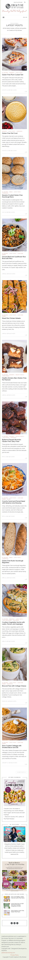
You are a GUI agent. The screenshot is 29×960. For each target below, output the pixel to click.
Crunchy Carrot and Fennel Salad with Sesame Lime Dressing (13, 502)
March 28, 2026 (6, 701)
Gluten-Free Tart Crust (9, 133)
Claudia (14, 90)
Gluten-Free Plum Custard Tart (12, 75)
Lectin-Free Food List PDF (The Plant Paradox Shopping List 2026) (17, 905)
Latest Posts (19, 72)
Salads (9, 499)
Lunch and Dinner (7, 620)
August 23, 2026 (6, 90)
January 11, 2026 (6, 762)
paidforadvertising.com (8, 952)
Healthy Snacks (20, 374)
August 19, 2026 (6, 150)
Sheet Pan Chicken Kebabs (11, 318)
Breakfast (12, 619)
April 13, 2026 (5, 577)
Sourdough (5, 193)
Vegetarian (19, 131)
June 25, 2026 (5, 273)
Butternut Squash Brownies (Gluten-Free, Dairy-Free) (11, 440)
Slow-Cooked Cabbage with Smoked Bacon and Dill (11, 746)
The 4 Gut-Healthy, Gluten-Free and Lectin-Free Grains (17, 897)
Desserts (11, 72)
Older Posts (21, 772)
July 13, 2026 (5, 212)
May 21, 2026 (5, 456)
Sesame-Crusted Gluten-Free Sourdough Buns (12, 196)
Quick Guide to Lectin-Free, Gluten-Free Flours (17, 911)
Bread (10, 191)
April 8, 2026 (5, 641)
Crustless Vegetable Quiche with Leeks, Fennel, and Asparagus (13, 623)
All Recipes (5, 72)
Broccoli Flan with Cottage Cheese (14, 686)
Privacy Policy (14, 955)
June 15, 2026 (5, 395)
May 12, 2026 (5, 516)
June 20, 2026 (5, 333)
